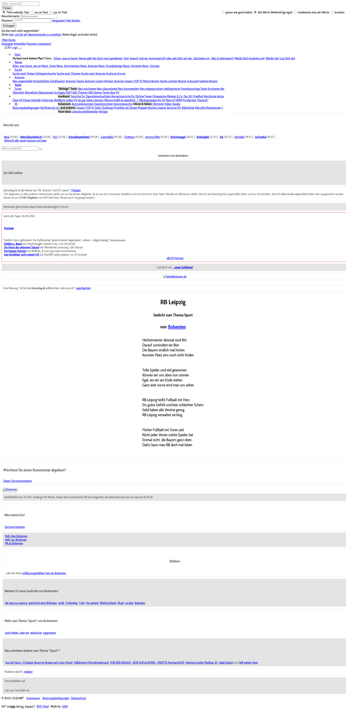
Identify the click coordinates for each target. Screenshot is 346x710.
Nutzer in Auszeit (188, 81)
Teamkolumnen (103, 104)
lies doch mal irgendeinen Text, (110, 58)
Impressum (33, 698)
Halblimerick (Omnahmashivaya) (91, 662)
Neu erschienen (87, 89)
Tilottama (129, 137)
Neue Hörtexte (132, 66)
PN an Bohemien (14, 543)
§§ (16, 104)
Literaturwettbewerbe (85, 111)
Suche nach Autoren (93, 73)
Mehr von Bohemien (16, 540)
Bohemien (177, 327)
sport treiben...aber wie (17, 633)
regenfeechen (83, 288)
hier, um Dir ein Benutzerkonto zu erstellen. (35, 34)
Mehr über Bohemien (16, 536)
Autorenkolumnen (83, 104)
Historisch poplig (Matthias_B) (201, 662)
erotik (61, 603)
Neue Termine (150, 66)
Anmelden (20, 44)
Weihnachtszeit (108, 603)
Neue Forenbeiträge (110, 66)
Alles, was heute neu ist (27, 66)
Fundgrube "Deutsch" (196, 100)
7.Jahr (82, 603)
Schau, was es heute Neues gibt (73, 58)
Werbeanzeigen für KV (152, 100)
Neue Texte (49, 66)
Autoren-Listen (94, 81)
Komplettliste (41, 81)
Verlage (103, 111)
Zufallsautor (57, 81)
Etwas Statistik (32, 100)
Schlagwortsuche (45, 73)
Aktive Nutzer (151, 81)
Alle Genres (95, 92)
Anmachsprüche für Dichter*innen (131, 96)
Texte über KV (111, 92)
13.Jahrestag (71, 603)
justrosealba (107, 137)
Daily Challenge (104, 108)
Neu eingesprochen (151, 89)
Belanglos (140, 603)
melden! (27, 672)
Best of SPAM (174, 100)
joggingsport (49, 633)
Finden (7, 8)
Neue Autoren (89, 66)
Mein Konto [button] (9, 40)
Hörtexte (158, 104)
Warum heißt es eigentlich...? (121, 100)
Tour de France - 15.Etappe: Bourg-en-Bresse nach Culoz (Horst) (39, 662)
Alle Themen (80, 92)
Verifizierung (47, 108)
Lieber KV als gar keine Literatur (85, 100)
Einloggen (9, 25)
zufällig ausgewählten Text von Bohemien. (44, 573)
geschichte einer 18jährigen (43, 603)
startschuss (36, 633)
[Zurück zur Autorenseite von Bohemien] (10, 489)
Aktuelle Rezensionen (208, 108)
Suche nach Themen (69, 73)
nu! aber (129, 603)
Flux (55, 137)
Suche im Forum (116, 73)
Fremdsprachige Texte (194, 89)
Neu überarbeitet (107, 89)
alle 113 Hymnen (175, 258)
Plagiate (143, 108)
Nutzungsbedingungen (26, 108)
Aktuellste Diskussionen (39, 92)
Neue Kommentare (68, 66)
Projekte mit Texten (125, 108)
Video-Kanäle (172, 104)
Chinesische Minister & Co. (167, 96)
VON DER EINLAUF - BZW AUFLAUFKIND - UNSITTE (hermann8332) (147, 662)
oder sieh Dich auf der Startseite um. (188, 58)
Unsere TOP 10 (133, 81)
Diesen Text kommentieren (17, 481)
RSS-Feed (43, 706)
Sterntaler (239, 137)
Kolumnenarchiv (123, 104)
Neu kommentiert (128, 89)
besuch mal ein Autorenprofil (147, 58)
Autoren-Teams (75, 81)
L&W (65, 706)
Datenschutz (78, 698)
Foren (18, 89)
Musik (121, 603)
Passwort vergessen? (39, 44)
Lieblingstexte (171, 89)
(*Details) (76, 190)
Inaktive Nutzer (208, 81)
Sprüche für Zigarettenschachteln (91, 96)
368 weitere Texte (248, 662)
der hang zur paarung (16, 603)
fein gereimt (92, 603)
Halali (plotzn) (226, 662)
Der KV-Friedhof (193, 96)
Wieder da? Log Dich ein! (280, 58)
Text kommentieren (14, 527)
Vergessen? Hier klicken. (65, 20)
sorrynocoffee (152, 137)
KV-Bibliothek (185, 108)
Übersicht (18, 92)
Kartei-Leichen (168, 81)
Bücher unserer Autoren (162, 108)
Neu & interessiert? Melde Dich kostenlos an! (238, 58)
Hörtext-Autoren (114, 81)
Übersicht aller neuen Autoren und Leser (25, 140)
